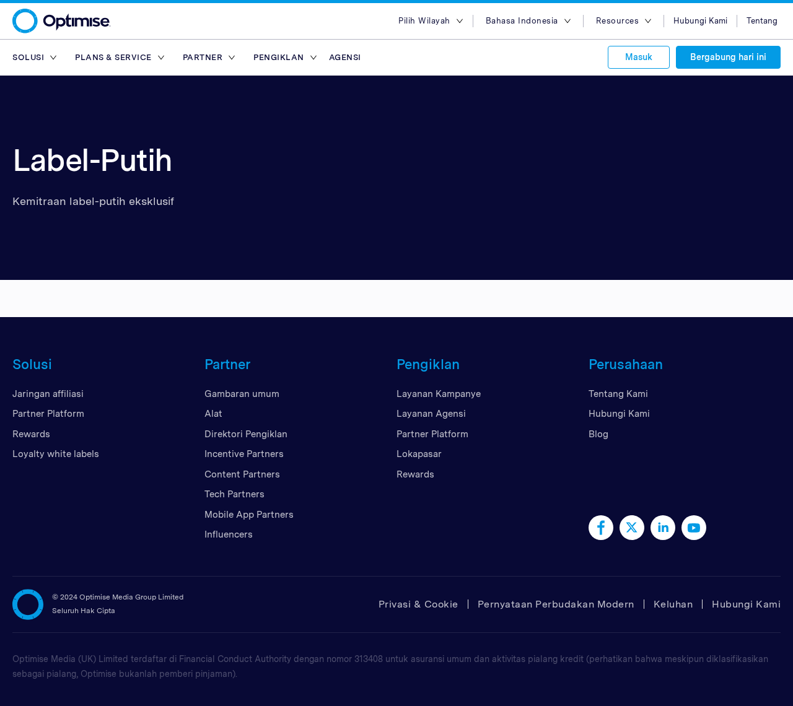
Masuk (638, 57)
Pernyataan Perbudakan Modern (556, 604)
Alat (213, 413)
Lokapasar (419, 454)
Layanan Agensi (431, 413)
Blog (598, 434)
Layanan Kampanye (438, 393)
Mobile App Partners (249, 514)
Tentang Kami (618, 393)
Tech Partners (234, 494)
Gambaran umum (241, 393)
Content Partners (242, 474)
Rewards (31, 434)
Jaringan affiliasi (48, 393)
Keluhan (673, 604)
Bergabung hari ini (728, 57)
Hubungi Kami (700, 20)
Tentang (762, 20)
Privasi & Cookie (418, 604)
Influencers (228, 534)
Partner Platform (48, 413)
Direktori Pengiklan (245, 434)
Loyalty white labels (55, 454)
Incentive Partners (244, 454)
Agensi (345, 57)
